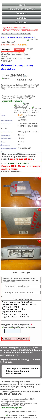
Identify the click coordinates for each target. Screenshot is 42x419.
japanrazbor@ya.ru (12, 100)
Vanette (12, 37)
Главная (21, 4)
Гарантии (21, 13)
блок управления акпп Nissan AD (19, 411)
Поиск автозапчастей (21, 9)
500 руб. (6, 50)
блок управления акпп (27, 37)
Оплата (21, 17)
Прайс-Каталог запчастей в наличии (15, 33)
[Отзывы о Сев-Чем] (21, 415)
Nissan (3, 37)
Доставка (21, 22)
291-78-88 (17, 75)
